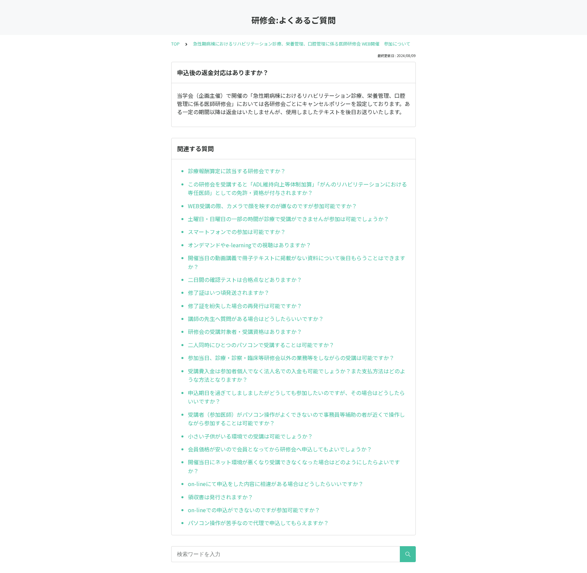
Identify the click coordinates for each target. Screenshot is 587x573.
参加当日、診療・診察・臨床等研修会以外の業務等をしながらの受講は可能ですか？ (291, 358)
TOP (175, 43)
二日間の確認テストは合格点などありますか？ (245, 279)
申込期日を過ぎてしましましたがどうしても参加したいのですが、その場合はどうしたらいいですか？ (296, 397)
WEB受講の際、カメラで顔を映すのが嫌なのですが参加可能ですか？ (272, 206)
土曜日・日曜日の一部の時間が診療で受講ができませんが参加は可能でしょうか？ (288, 219)
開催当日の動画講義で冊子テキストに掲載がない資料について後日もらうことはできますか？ (296, 262)
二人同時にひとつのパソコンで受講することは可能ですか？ (261, 345)
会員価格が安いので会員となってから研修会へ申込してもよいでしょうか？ (280, 449)
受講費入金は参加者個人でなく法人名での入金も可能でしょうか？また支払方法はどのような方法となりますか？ (296, 375)
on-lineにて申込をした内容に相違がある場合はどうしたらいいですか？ (275, 484)
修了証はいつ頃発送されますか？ (228, 292)
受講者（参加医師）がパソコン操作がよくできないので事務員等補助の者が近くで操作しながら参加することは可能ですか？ (296, 418)
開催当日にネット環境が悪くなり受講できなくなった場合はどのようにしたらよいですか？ (294, 466)
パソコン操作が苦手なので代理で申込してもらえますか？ (258, 523)
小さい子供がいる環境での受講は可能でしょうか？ (250, 436)
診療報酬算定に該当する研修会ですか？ (237, 171)
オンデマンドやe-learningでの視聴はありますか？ (249, 245)
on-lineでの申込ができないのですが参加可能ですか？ (254, 510)
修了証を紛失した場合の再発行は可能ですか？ (245, 306)
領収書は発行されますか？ (220, 497)
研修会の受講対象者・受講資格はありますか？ (245, 331)
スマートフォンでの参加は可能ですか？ (237, 232)
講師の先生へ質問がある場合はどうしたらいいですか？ (256, 319)
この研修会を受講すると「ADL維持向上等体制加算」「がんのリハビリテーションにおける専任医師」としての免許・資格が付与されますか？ (297, 188)
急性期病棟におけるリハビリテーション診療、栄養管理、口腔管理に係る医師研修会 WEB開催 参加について (301, 43)
